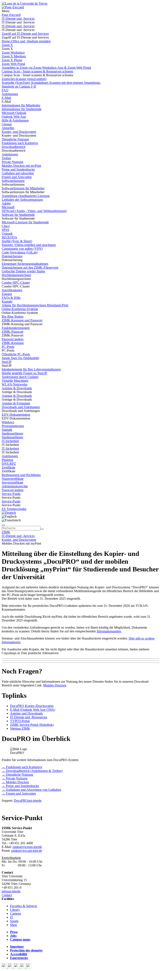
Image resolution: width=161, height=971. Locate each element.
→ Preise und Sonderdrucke (20, 786)
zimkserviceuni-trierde (27, 847)
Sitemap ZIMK (20, 728)
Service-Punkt (11, 494)
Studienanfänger (12, 433)
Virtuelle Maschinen (15, 380)
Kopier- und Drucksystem (19, 131)
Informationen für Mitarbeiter (21, 105)
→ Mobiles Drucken (15, 782)
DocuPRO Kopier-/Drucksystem (31, 706)
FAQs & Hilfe (11, 297)
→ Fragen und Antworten (19, 793)
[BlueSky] (11, 967)
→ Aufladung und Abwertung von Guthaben (31, 789)
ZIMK (6, 532)
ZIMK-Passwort (12, 331)
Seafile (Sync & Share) (17, 241)
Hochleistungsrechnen (16, 275)
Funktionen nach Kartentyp (20, 143)
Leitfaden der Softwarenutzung (22, 199)
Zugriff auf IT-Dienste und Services (25, 33)
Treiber (6, 158)
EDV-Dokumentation (16, 414)
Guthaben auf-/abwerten (18, 173)
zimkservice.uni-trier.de (26, 850)
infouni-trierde (11, 891)
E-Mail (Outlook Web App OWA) (32, 709)
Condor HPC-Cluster (16, 282)
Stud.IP (7, 362)
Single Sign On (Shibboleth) (20, 358)
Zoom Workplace (13, 52)
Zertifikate (8, 467)
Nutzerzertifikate (13, 478)
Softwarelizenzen (13, 181)
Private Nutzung (12, 162)
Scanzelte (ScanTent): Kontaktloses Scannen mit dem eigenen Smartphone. (51, 82)
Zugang (7, 294)
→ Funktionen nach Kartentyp (22, 767)
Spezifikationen (12, 290)
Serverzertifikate (12, 482)
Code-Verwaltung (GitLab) (20, 252)
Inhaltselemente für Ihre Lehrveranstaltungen (31, 369)
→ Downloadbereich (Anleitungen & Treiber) (32, 771)
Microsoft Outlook (14, 113)
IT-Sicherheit (10, 441)
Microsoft (8, 207)
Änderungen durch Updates (20, 377)
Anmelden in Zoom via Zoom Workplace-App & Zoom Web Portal (46, 67)
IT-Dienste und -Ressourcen (28, 717)
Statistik (7, 429)
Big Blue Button (12, 316)
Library (15, 909)
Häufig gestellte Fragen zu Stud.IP (24, 373)
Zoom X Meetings (14, 56)
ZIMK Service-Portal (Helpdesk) (32, 724)
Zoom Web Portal (13, 64)
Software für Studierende (18, 214)
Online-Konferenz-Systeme (20, 309)
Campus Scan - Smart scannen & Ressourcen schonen (37, 71)
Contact (7, 895)
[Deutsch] (9, 512)
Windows (8, 422)
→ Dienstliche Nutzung (17, 774)
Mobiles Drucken (54, 685)
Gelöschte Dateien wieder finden (23, 271)
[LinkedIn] (28, 967)
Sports (14, 921)
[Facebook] (5, 967)
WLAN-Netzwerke (14, 384)
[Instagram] (23, 967)
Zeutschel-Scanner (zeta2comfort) (24, 79)
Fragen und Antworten (17, 177)
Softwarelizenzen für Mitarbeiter (23, 188)
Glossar (7, 124)
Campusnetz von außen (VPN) (22, 248)
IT (11, 917)
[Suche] (3, 525)
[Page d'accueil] (13, 7)
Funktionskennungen (16, 328)
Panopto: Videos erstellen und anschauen (29, 245)
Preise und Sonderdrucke (18, 169)
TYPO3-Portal (20, 721)
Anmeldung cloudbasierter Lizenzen (26, 196)
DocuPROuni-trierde (28, 800)
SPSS (5, 230)
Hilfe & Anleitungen (15, 120)
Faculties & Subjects (23, 906)
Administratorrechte (15, 486)
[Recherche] (42, 529)
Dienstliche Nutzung (15, 139)
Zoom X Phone (12, 60)
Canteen (15, 913)
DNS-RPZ (9, 463)
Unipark (7, 233)
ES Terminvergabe (14, 509)
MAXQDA (9, 237)
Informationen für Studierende (22, 109)
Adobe (6, 203)
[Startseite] (24, 3)
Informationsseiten (109, 631)
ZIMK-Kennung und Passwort (22, 320)
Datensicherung (12, 256)
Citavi (6, 226)
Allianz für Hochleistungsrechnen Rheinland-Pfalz (35, 305)
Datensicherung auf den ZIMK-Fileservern (30, 267)
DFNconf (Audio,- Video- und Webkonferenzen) (34, 211)
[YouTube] (17, 967)
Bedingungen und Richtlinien (21, 475)
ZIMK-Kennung (13, 343)
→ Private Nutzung (14, 778)
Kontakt (7, 301)
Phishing (7, 460)
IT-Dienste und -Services (18, 18)
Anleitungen (10, 94)
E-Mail (6, 98)
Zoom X (7, 45)
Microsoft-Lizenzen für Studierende (25, 222)
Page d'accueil (11, 15)
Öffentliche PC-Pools (16, 354)
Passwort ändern (12, 339)
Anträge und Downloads (26, 713)
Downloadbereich (13, 147)
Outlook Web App (14, 116)
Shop (13, 925)
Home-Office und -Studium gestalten (26, 41)
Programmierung (13, 426)
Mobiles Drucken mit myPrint (21, 165)
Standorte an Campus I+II (19, 86)
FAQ (5, 90)
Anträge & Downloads (17, 388)
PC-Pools (8, 346)
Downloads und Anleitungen (21, 407)
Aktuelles (8, 128)
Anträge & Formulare (16, 403)
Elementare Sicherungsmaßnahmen (25, 263)
